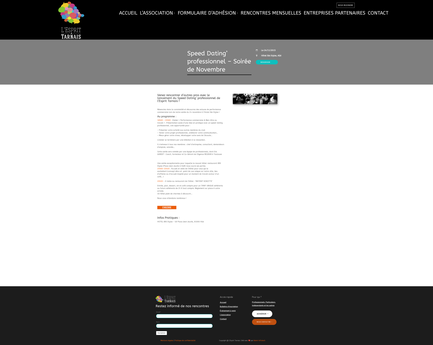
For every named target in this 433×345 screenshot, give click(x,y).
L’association (225, 315)
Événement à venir (228, 311)
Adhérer (262, 314)
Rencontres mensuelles (271, 13)
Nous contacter (264, 322)
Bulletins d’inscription (229, 306)
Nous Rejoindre (345, 5)
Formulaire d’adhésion (207, 13)
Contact (378, 13)
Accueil (128, 13)
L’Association (156, 13)
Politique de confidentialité (185, 341)
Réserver (265, 62)
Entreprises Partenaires (334, 13)
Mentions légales (167, 341)
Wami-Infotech (259, 341)
